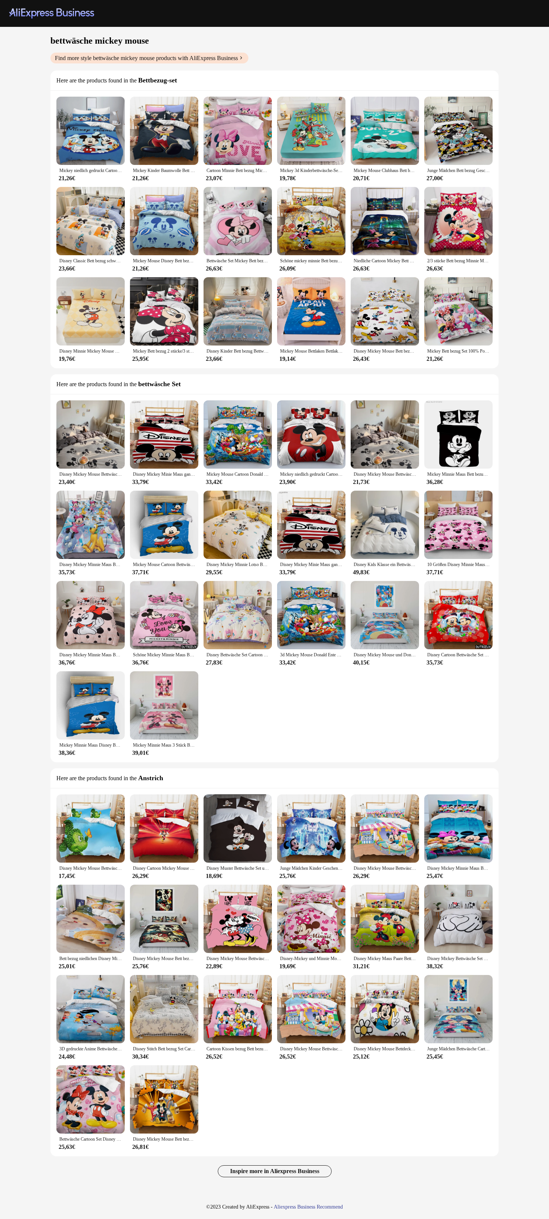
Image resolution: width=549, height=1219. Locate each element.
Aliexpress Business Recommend (308, 1207)
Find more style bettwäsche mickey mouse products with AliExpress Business (146, 58)
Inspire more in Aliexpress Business (274, 1171)
